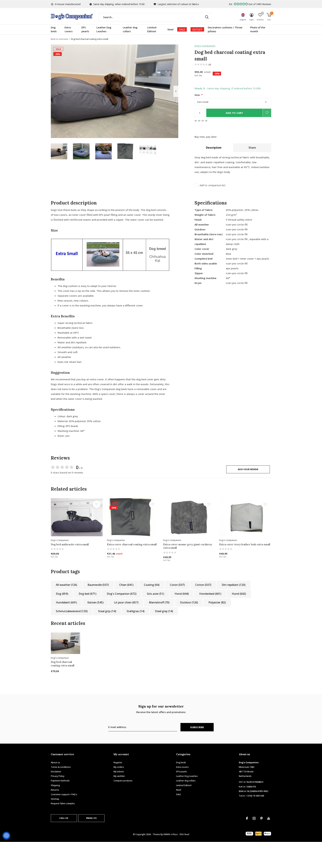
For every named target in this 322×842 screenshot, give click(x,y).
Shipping (55, 785)
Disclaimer (56, 771)
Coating (151, 585)
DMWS (167, 834)
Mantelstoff (159, 602)
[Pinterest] (261, 818)
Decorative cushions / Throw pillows (225, 29)
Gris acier (155, 594)
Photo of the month (257, 29)
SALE (182, 29)
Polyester (217, 602)
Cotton (203, 585)
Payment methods (60, 780)
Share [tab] (252, 147)
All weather (66, 585)
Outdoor (189, 602)
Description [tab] (213, 147)
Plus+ (175, 834)
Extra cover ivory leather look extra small (244, 544)
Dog (62, 594)
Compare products (123, 780)
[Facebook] (247, 818)
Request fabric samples (63, 803)
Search (206, 17)
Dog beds (54, 29)
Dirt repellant (233, 585)
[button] (59, 151)
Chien (126, 585)
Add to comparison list (212, 185)
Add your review (248, 469)
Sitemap (55, 798)
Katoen (95, 602)
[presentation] (175, 91)
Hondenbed (210, 594)
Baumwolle (98, 585)
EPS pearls (85, 29)
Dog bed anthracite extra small (70, 544)
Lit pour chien (126, 602)
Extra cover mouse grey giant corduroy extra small (187, 546)
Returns (55, 789)
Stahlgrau (135, 611)
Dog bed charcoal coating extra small (62, 663)
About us (55, 762)
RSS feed (184, 834)
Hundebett (66, 602)
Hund (239, 594)
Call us (63, 818)
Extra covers (69, 29)
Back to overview (59, 38)
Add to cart (234, 113)
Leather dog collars (130, 29)
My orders (119, 766)
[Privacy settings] (6, 835)
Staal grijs (107, 611)
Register (118, 762)
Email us (91, 818)
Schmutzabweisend (72, 611)
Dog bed (87, 594)
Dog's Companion (205, 45)
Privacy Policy (57, 776)
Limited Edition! (151, 29)
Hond (182, 594)
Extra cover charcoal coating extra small (132, 544)
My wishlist (119, 776)
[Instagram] (254, 818)
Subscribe (197, 727)
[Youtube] (268, 818)
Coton (177, 585)
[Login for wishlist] (267, 113)
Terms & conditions (61, 766)
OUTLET (197, 29)
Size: (198, 95)
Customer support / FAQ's (64, 794)
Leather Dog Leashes (103, 29)
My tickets (119, 771)
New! (171, 29)
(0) (209, 64)
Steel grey (164, 611)
